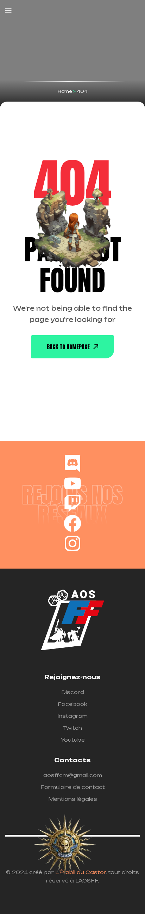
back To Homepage (68, 347)
